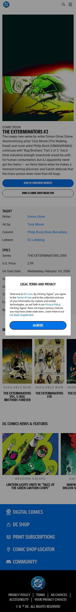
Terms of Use (24, 297)
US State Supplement (21, 315)
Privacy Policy (52, 304)
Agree (38, 325)
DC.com (28, 294)
